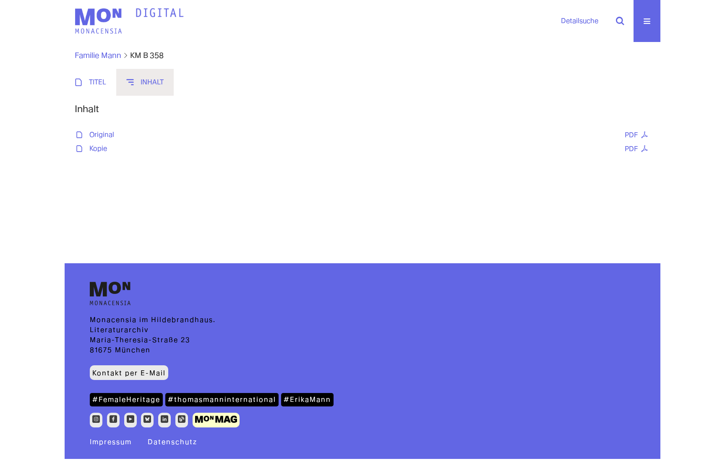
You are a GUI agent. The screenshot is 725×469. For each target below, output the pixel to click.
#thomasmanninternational (222, 399)
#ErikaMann (307, 399)
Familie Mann (98, 55)
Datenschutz (172, 442)
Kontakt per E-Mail (129, 373)
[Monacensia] (98, 21)
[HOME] (160, 13)
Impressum (111, 442)
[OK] (620, 21)
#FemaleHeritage (126, 399)
